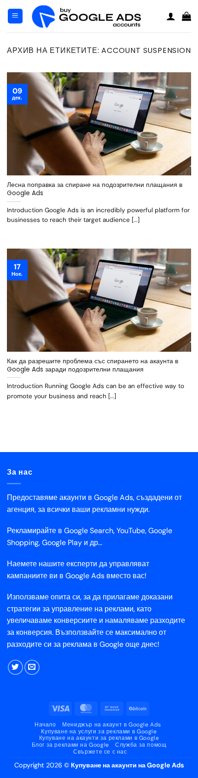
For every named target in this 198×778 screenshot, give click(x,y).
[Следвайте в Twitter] (15, 667)
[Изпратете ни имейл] (32, 667)
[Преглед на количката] (186, 16)
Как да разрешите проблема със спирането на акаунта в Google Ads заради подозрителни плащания (92, 365)
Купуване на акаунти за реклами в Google (99, 738)
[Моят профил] (170, 16)
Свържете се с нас (100, 751)
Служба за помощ (140, 745)
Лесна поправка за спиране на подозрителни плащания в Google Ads (94, 189)
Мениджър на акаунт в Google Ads (111, 724)
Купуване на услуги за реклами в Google (99, 731)
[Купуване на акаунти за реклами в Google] (94, 16)
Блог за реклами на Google (70, 745)
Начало (45, 724)
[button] (15, 16)
